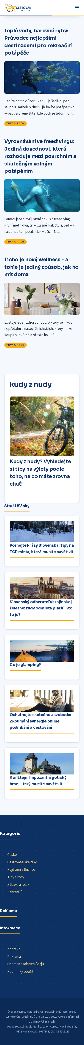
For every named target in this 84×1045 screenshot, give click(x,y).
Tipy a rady (15, 123)
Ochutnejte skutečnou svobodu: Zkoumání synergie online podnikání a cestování (40, 721)
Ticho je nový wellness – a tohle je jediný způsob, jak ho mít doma (41, 267)
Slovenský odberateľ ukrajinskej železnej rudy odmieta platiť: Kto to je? (41, 608)
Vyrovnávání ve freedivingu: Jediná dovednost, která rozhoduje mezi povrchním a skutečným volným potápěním (40, 156)
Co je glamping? (25, 664)
